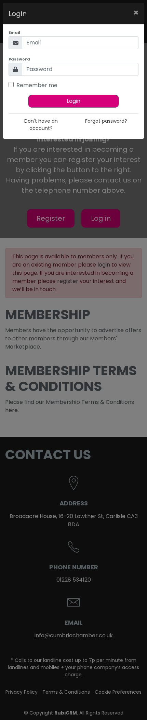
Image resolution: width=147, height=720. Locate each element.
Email (14, 32)
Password (19, 59)
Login (73, 101)
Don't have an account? (41, 125)
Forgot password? (106, 121)
